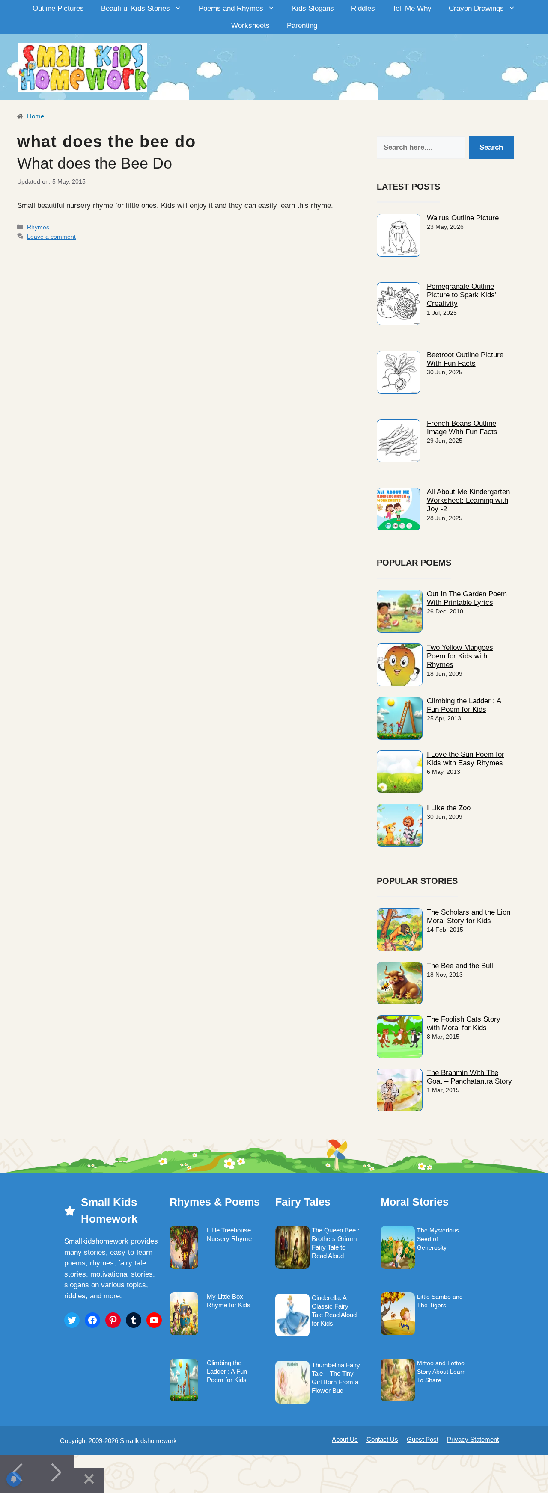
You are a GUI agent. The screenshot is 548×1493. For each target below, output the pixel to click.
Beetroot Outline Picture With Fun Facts (465, 359)
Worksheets (250, 25)
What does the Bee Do (94, 163)
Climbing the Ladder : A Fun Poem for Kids (464, 705)
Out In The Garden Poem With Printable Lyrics (467, 598)
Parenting (302, 25)
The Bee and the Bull (460, 966)
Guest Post (422, 1439)
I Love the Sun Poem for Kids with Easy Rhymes (465, 758)
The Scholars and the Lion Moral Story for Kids (468, 916)
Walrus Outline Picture (463, 218)
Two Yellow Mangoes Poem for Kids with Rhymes (460, 656)
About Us (345, 1439)
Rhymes (38, 227)
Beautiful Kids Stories (135, 8)
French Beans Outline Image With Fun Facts (462, 427)
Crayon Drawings (476, 8)
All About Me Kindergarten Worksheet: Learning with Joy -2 (468, 500)
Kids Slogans (313, 8)
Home (34, 116)
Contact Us (382, 1439)
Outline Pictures (58, 8)
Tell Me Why (412, 8)
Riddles (363, 8)
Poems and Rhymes (231, 8)
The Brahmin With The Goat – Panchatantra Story (469, 1077)
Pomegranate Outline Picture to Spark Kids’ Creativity (462, 295)
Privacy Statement (473, 1439)
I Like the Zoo (449, 808)
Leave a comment (51, 236)
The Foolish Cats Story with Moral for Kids (463, 1023)
